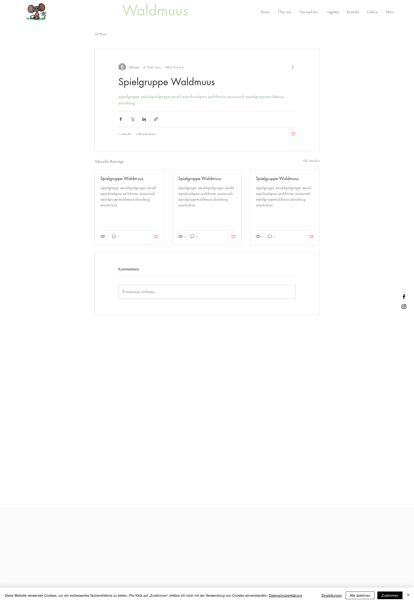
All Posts (100, 34)
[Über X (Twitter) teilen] (132, 119)
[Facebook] (404, 296)
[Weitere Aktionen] (293, 67)
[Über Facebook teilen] (120, 119)
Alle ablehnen (360, 595)
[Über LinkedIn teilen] (144, 119)
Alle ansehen (311, 161)
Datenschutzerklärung (285, 595)
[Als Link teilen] (156, 119)
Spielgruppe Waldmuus (121, 178)
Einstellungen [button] (332, 595)
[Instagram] (404, 307)
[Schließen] (408, 595)
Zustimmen (389, 595)
